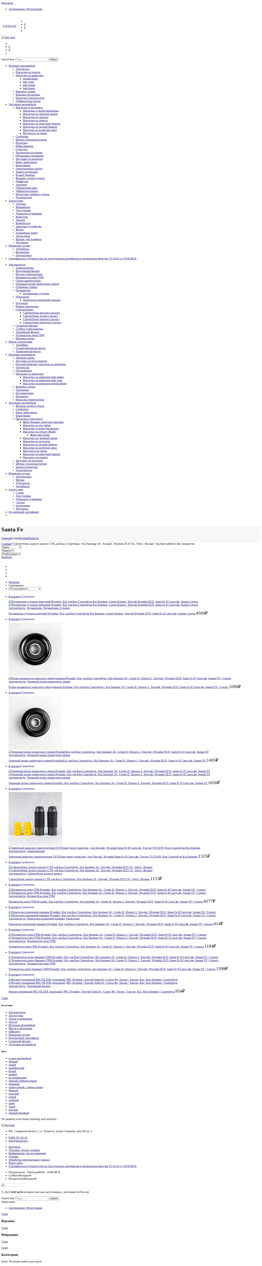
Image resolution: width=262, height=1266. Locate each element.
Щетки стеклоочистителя (31, 139)
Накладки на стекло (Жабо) (39, 431)
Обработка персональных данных (29, 1159)
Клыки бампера (25, 175)
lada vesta (28, 81)
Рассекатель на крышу (29, 152)
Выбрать (6, 557)
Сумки (20, 492)
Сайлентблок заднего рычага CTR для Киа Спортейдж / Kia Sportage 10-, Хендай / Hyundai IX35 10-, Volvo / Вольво (79, 879)
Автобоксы (22, 248)
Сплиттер (21, 149)
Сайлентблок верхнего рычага (41, 312)
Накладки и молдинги (29, 107)
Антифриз (22, 344)
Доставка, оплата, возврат (24, 1150)
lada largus (29, 88)
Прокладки (22, 296)
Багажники (22, 252)
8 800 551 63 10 (18, 1137)
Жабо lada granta (40, 434)
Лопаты (20, 220)
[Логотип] (8, 1125)
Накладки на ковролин (29, 75)
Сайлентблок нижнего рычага (41, 319)
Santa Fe (34, 538)
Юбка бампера (24, 146)
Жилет (20, 229)
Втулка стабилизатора (29, 274)
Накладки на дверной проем (40, 113)
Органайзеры (24, 370)
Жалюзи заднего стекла (30, 405)
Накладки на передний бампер (41, 123)
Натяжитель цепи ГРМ (29, 277)
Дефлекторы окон (26, 187)
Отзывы (13, 1156)
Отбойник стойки (26, 287)
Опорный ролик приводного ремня (37, 283)
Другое (13, 1021)
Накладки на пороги (35, 120)
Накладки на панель (28, 72)
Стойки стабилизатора (29, 328)
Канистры (22, 216)
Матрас (20, 479)
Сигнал (20, 502)
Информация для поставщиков (27, 1153)
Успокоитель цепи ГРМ (30, 335)
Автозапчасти (17, 264)
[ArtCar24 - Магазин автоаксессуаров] (9, 25)
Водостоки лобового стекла (32, 194)
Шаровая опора (25, 338)
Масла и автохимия (20, 341)
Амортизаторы (25, 267)
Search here (8, 59)
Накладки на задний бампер (40, 126)
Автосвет (21, 184)
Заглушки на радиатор (29, 158)
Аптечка (21, 203)
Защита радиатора (27, 171)
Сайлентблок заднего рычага (40, 316)
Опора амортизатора (28, 280)
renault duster (30, 78)
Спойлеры (22, 136)
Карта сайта (16, 1162)
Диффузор (22, 181)
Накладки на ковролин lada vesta (42, 380)
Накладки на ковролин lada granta (43, 377)
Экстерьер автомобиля (22, 104)
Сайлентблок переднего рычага (42, 322)
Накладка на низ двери (37, 425)
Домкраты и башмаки (29, 213)
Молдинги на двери (35, 133)
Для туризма (23, 210)
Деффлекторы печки (28, 101)
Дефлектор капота (27, 191)
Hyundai (24, 538)
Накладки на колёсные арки (40, 130)
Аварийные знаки (27, 232)
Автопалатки (24, 255)
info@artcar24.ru (18, 1140)
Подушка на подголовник (31, 361)
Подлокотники (25, 393)
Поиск (53, 59)
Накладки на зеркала (35, 117)
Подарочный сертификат (24, 512)
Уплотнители (24, 197)
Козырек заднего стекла (30, 178)
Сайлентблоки (24, 309)
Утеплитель (23, 483)
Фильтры (14, 582)
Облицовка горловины (30, 155)
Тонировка (22, 389)
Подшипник (23, 290)
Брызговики (23, 165)
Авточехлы (22, 69)
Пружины (22, 303)
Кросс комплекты (26, 162)
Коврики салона (25, 91)
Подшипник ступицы (36, 293)
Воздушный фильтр (28, 271)
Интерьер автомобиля (22, 65)
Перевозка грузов (19, 245)
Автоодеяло (23, 236)
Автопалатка (23, 476)
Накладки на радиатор (36, 441)
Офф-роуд (14, 1031)
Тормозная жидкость (28, 351)
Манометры (23, 207)
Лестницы (22, 242)
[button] (27, 596)
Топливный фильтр (27, 332)
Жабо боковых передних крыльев (43, 422)
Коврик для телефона (29, 239)
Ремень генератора (27, 306)
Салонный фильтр (27, 325)
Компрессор (23, 223)
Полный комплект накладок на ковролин (41, 364)
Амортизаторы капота (29, 168)
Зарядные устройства (29, 226)
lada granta (29, 85)
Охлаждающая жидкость (30, 348)
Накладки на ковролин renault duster (44, 383)
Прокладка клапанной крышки (42, 299)
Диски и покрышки (20, 1018)
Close (4, 998)
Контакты (14, 1146)
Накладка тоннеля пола (30, 97)
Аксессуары (16, 200)
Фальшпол (22, 396)
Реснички (21, 142)
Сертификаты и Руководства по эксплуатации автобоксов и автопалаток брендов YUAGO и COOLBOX (73, 258)
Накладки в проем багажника (41, 110)
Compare (6, 543)
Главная (6, 538)
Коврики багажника (28, 94)
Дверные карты (25, 357)
